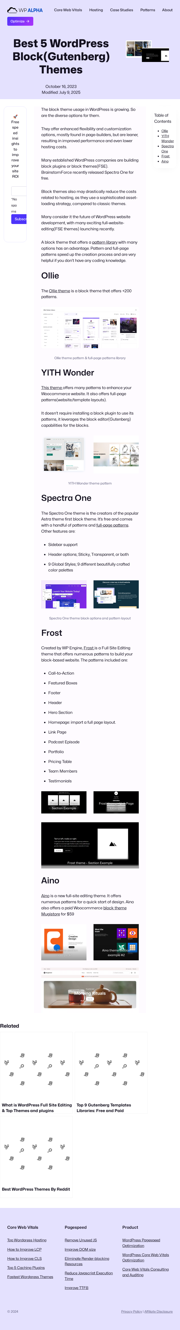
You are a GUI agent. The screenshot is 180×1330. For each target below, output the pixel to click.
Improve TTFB (76, 1288)
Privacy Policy (131, 1311)
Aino (45, 895)
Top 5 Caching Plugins (26, 1267)
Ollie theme (59, 290)
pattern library (104, 242)
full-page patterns (112, 525)
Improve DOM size (80, 1249)
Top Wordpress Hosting (26, 1240)
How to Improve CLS (24, 1258)
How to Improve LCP (24, 1249)
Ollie (164, 131)
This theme (52, 387)
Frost (89, 647)
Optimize (18, 21)
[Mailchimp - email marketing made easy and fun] (15, 231)
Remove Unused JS (81, 1240)
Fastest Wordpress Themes (30, 1277)
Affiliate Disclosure (158, 1311)
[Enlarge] (132, 313)
